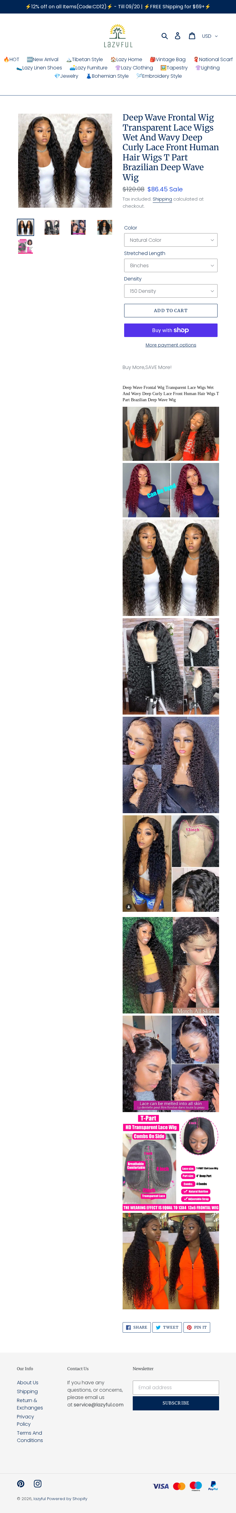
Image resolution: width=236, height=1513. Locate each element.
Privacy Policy (25, 1420)
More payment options (171, 345)
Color (130, 227)
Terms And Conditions (30, 1436)
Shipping (162, 199)
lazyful (39, 1499)
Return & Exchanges (30, 1404)
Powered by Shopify (67, 1499)
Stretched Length (144, 253)
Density (133, 278)
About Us (27, 1382)
